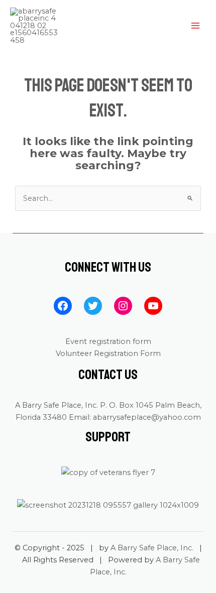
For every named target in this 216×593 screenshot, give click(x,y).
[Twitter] (93, 306)
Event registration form (108, 341)
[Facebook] (63, 306)
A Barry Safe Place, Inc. (152, 547)
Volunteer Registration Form (108, 353)
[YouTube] (153, 306)
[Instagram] (123, 306)
